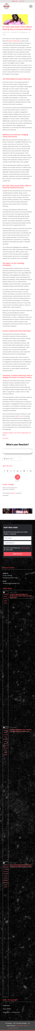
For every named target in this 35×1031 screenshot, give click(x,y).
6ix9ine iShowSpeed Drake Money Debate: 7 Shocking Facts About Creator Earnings (21, 865)
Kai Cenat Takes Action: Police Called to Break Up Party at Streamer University (17, 28)
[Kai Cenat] (15, 19)
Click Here (6, 438)
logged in (13, 493)
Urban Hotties (7, 1009)
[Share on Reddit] (27, 471)
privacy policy (25, 548)
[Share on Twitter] (7, 471)
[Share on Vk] (24, 471)
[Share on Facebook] (4, 471)
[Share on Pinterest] (14, 471)
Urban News (6, 1005)
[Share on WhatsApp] (11, 471)
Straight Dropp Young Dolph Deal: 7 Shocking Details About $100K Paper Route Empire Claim (21, 595)
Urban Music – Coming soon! (11, 1012)
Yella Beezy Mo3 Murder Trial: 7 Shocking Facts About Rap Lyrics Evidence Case (20, 730)
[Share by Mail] (30, 471)
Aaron (4, 34)
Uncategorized (23, 32)
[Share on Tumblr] (20, 471)
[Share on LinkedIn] (17, 471)
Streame (20, 416)
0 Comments (14, 32)
